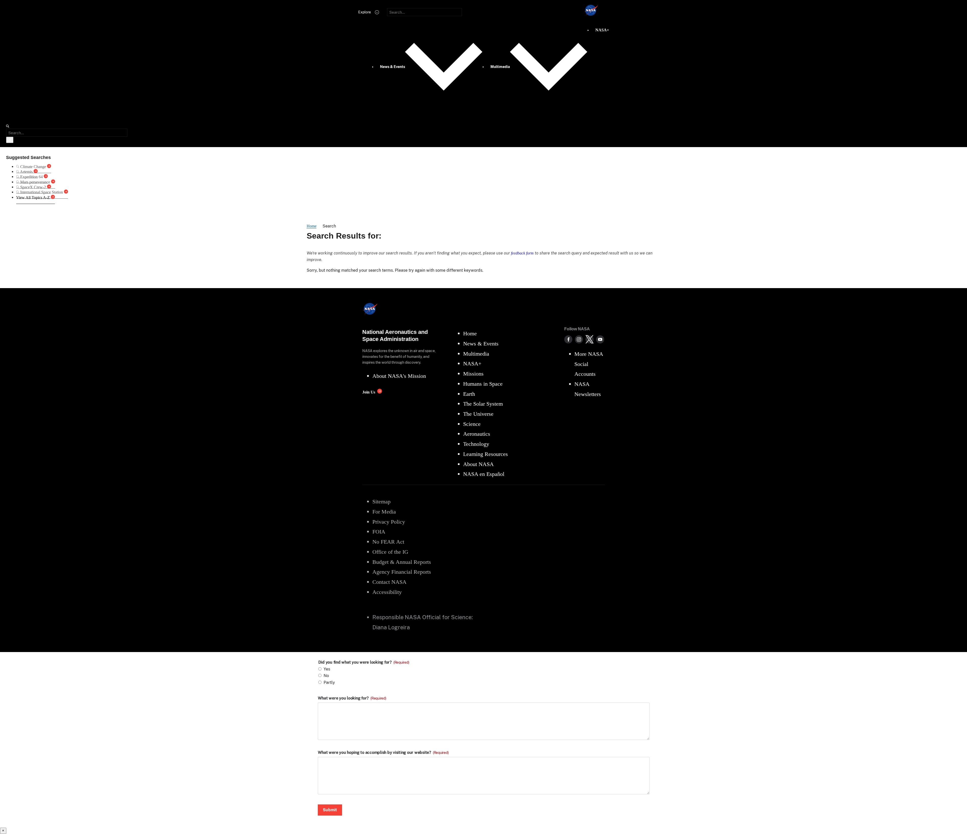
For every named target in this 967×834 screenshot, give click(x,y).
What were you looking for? (352, 698)
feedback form (522, 253)
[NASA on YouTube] (600, 339)
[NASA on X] (590, 339)
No (326, 675)
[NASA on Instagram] (579, 339)
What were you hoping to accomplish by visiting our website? (383, 752)
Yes (327, 669)
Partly (329, 682)
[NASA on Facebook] (568, 339)
